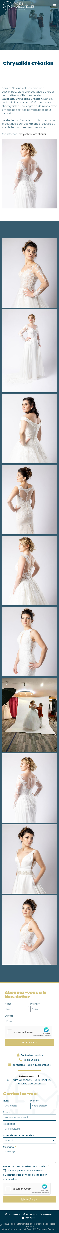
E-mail (9, 1016)
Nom (8, 1004)
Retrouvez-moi (29, 1076)
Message (8, 1147)
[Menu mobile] (54, 5)
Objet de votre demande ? (19, 1135)
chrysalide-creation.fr (32, 134)
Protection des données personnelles (25, 1166)
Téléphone (9, 1123)
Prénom (35, 1004)
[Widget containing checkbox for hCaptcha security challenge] (28, 1032)
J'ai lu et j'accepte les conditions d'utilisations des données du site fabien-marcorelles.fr (25, 1175)
